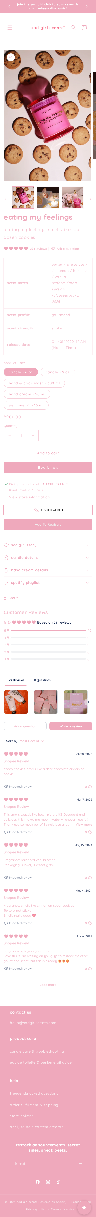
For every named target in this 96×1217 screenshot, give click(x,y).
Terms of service (62, 1209)
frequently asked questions (34, 1093)
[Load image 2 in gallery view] (48, 197)
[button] (9, 27)
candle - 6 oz (21, 372)
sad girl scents (27, 1202)
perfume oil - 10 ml (26, 405)
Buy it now (48, 467)
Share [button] (14, 598)
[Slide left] (5, 198)
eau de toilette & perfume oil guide (41, 1062)
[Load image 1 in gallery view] (23, 197)
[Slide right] (90, 198)
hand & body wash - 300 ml (34, 383)
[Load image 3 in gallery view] (73, 197)
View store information (29, 497)
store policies (21, 1116)
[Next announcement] (86, 6)
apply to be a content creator (36, 1127)
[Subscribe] (80, 1163)
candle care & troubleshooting (37, 1051)
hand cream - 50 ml (27, 394)
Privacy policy (36, 1209)
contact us (20, 1012)
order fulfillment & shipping (34, 1105)
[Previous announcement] (9, 6)
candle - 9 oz (58, 372)
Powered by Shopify (52, 1202)
